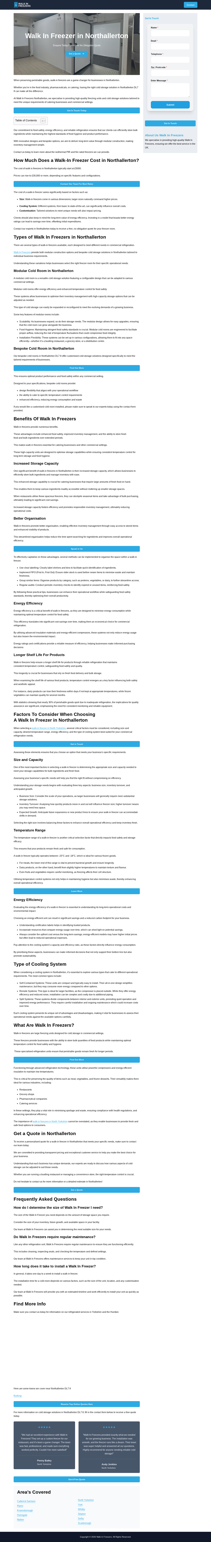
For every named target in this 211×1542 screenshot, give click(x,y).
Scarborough (84, 1523)
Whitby (81, 1509)
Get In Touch (170, 123)
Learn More (76, 891)
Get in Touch (76, 744)
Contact (190, 5)
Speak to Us (77, 549)
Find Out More (77, 368)
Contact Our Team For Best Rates (76, 184)
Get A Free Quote (76, 1479)
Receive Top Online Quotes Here (77, 1404)
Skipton (82, 1514)
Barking (18, 1396)
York (80, 1504)
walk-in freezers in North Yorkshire (50, 1121)
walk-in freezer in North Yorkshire (49, 728)
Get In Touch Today (76, 110)
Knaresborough (25, 1510)
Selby (81, 1518)
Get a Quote (75, 54)
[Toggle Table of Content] (41, 120)
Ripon (20, 1506)
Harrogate (22, 1515)
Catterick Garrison (26, 1501)
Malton (20, 1519)
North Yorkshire (86, 1500)
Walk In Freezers (22, 252)
